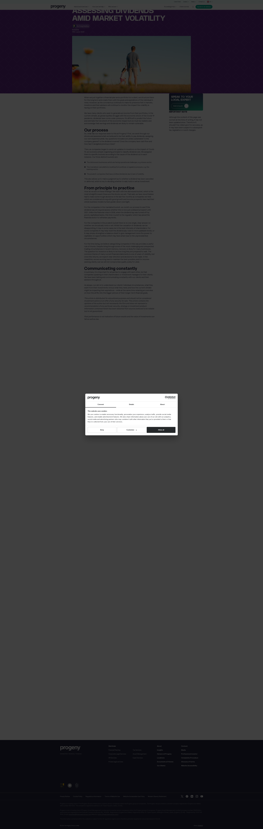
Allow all (161, 430)
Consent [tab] (101, 404)
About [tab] (162, 404)
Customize (130, 430)
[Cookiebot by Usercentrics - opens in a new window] (166, 397)
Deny (102, 430)
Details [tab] (131, 404)
